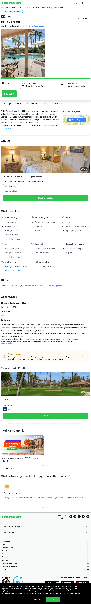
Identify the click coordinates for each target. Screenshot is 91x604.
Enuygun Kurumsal (9, 563)
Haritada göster (78, 120)
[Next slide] (86, 159)
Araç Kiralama (7, 551)
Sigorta (5, 560)
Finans (4, 557)
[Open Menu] (87, 3)
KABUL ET (53, 599)
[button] (45, 53)
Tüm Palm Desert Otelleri (13, 11)
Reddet (75, 591)
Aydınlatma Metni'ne (48, 591)
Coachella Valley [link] (46, 8)
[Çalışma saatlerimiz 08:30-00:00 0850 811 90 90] (77, 2)
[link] (2, 8)
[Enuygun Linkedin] (83, 517)
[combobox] (44, 86)
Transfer (5, 554)
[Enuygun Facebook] (70, 517)
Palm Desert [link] (35, 8)
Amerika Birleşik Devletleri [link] (19, 8)
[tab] (6, 103)
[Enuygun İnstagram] (74, 517)
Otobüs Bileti (7, 548)
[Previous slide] (5, 159)
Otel (3, 545)
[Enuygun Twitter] (79, 517)
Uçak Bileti (6, 541)
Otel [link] (6, 8)
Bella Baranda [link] (59, 8)
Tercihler (37, 599)
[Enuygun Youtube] (87, 517)
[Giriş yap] (83, 3)
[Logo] (11, 3)
